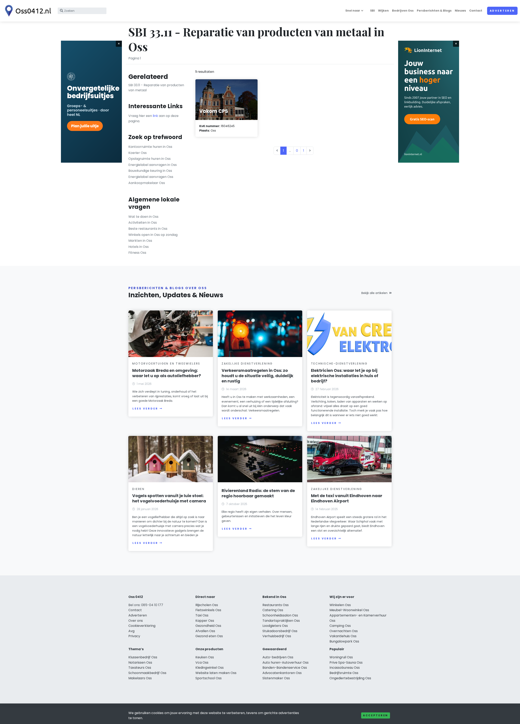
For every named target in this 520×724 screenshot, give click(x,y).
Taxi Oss (201, 615)
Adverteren (502, 10)
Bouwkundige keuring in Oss (150, 170)
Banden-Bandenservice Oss (284, 667)
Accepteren (375, 715)
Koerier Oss (137, 152)
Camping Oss (340, 625)
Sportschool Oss (208, 678)
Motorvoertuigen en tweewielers (166, 363)
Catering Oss (272, 610)
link (155, 115)
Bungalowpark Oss (344, 641)
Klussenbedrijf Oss (142, 657)
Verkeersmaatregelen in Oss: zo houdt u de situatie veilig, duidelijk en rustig (257, 376)
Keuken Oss (204, 657)
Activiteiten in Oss (142, 222)
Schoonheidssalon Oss (280, 615)
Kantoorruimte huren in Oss (150, 146)
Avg (131, 631)
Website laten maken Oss (215, 673)
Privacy (134, 636)
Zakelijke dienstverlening (247, 363)
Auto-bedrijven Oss (277, 657)
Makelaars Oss (140, 678)
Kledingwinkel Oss (209, 667)
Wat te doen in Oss (143, 216)
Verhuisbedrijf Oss (276, 636)
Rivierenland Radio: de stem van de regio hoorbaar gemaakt (258, 493)
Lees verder (145, 408)
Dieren (138, 489)
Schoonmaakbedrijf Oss (147, 673)
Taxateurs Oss (139, 667)
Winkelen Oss (340, 605)
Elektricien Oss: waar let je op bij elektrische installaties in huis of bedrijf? (344, 376)
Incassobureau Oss (344, 667)
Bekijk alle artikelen (374, 293)
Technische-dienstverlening (339, 363)
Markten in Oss (140, 240)
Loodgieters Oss (275, 625)
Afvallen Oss (205, 631)
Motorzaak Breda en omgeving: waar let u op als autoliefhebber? (166, 373)
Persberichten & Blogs (434, 11)
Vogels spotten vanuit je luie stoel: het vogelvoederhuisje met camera (169, 498)
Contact (475, 11)
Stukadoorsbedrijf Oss (279, 631)
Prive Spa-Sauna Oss (346, 662)
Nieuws (460, 11)
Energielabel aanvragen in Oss (152, 164)
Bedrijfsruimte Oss (343, 673)
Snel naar (352, 11)
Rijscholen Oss (206, 605)
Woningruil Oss (341, 657)
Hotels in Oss (138, 246)
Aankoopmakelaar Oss (146, 183)
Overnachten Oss (343, 631)
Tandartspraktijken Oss (281, 620)
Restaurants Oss (275, 605)
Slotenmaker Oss (276, 678)
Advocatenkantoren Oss (282, 673)
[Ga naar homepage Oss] (26, 10)
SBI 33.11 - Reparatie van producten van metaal (156, 88)
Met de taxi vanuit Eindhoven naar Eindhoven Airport (346, 498)
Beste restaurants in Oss (147, 228)
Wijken (383, 11)
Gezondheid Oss (208, 625)
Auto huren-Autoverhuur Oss (285, 662)
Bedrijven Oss (403, 11)
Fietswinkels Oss (208, 610)
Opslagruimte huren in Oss (149, 158)
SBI (372, 11)
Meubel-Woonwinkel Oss (349, 610)
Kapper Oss (204, 620)
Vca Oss (201, 662)
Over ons (135, 620)
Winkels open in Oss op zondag (153, 234)
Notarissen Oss (140, 662)
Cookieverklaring (141, 625)
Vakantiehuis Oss (342, 636)
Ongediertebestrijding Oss (350, 678)
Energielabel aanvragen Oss (150, 176)
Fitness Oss (137, 252)
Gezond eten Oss (209, 636)
